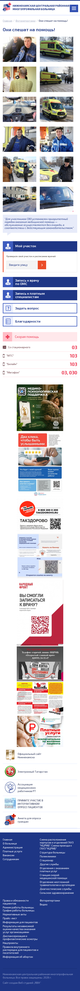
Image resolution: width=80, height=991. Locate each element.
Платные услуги (12, 851)
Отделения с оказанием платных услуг (54, 870)
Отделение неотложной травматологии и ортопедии (57, 883)
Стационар (46, 860)
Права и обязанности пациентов (16, 902)
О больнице (10, 843)
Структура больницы (52, 852)
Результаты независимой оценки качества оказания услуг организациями (19, 929)
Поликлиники (48, 856)
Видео (43, 904)
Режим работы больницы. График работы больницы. (19, 909)
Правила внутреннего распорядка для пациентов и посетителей (20, 949)
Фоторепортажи (25, 20)
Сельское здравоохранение (57, 892)
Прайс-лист (10, 918)
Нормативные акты (14, 914)
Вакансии (8, 855)
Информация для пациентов (20, 922)
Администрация (13, 847)
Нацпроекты (10, 942)
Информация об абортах (18, 956)
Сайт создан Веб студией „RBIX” (22, 982)
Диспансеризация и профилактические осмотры (20, 938)
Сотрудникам (11, 859)
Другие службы (49, 864)
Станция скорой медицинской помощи (53, 877)
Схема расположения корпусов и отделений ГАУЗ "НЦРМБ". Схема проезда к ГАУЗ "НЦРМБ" (56, 844)
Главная (7, 20)
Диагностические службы (55, 888)
